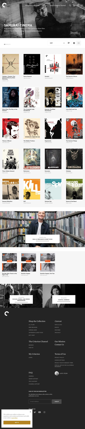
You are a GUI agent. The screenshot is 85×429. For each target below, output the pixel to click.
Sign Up (31, 347)
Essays (57, 327)
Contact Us (59, 344)
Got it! (17, 422)
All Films (32, 324)
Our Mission (60, 341)
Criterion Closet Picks (36, 332)
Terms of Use (60, 354)
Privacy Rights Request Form (64, 362)
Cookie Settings (60, 360)
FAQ (30, 372)
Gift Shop (32, 335)
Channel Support (34, 384)
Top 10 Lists (58, 324)
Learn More (14, 418)
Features (57, 330)
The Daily (58, 332)
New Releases (33, 327)
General (31, 376)
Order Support (33, 378)
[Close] (30, 412)
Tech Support (33, 381)
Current (44, 5)
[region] (16, 418)
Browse (31, 345)
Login (30, 357)
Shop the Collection (32, 5)
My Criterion (34, 354)
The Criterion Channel (58, 5)
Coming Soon (33, 330)
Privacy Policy (59, 357)
